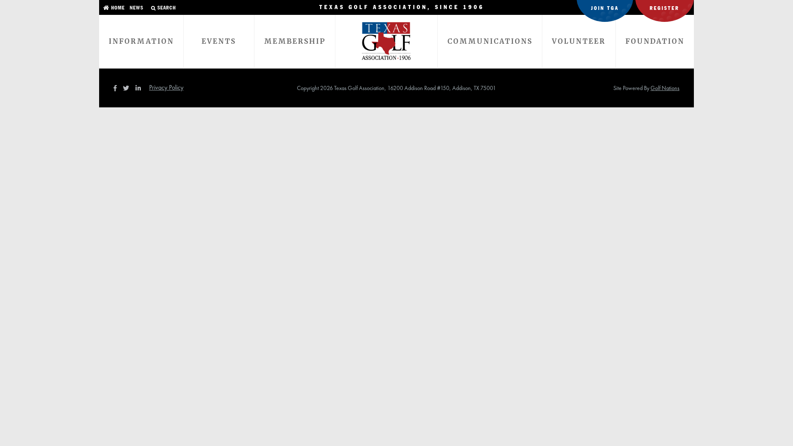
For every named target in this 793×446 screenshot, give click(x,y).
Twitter (128, 88)
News (135, 8)
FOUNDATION (654, 41)
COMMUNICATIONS (489, 41)
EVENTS (219, 41)
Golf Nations (665, 88)
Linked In (140, 88)
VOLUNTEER (578, 41)
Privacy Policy (166, 87)
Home (117, 8)
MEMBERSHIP (294, 41)
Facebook (116, 88)
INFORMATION (141, 41)
